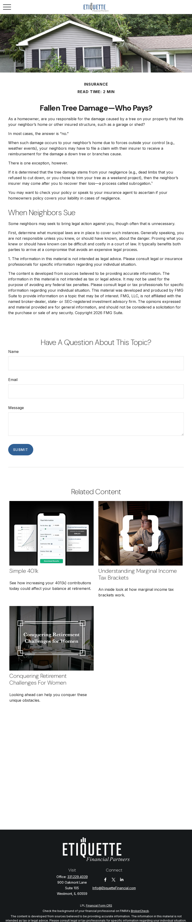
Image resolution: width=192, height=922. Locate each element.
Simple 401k (23, 570)
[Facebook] (105, 880)
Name (13, 351)
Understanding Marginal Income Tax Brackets (137, 574)
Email (13, 379)
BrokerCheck (140, 911)
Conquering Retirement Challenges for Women (38, 679)
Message (16, 407)
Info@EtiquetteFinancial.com (114, 888)
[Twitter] (114, 880)
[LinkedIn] (122, 880)
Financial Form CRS (99, 905)
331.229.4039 (77, 877)
